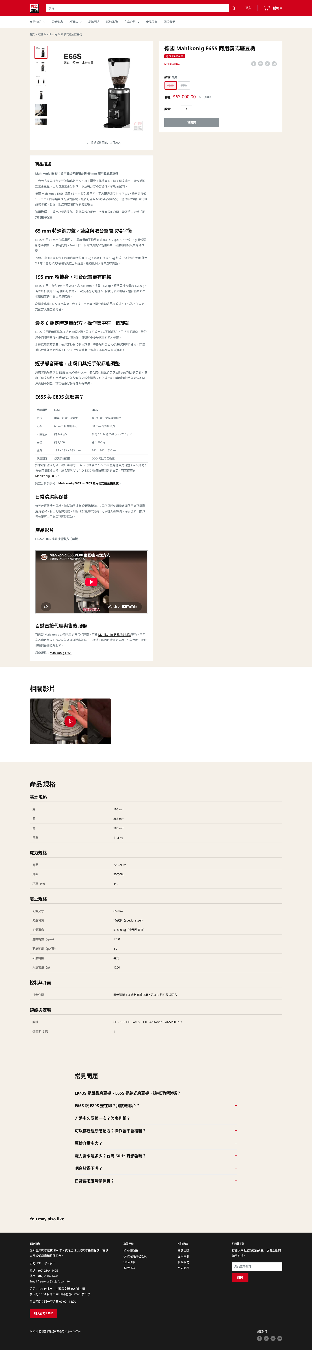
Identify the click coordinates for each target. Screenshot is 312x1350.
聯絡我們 (183, 1262)
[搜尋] (233, 8)
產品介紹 (35, 22)
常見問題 (183, 1268)
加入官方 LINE (43, 1313)
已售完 (191, 122)
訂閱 (240, 1277)
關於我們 (169, 22)
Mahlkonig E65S (61, 653)
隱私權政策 (131, 1250)
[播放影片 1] (70, 721)
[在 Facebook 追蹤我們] (259, 1338)
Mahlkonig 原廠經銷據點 (114, 635)
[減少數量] (177, 109)
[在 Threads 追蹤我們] (266, 1338)
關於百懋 (183, 1250)
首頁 (32, 34)
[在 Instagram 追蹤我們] (273, 1338)
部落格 (73, 22)
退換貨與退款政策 (135, 1256)
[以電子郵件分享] (274, 63)
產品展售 (151, 22)
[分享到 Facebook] (253, 63)
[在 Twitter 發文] (267, 63)
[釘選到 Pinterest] (260, 63)
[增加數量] (196, 109)
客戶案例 (183, 1256)
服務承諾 (112, 22)
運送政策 (129, 1262)
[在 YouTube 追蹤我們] (279, 1338)
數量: (167, 109)
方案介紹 (130, 22)
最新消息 (57, 22)
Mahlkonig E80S (46, 476)
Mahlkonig (172, 64)
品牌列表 (94, 22)
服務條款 (129, 1268)
